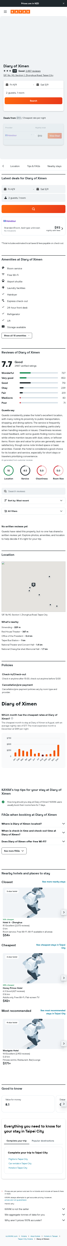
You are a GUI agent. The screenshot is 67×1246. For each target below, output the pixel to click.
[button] (63, 3)
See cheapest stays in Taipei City (50, 946)
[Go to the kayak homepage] (20, 12)
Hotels (24, 1236)
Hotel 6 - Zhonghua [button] (12, 922)
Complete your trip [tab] (17, 1140)
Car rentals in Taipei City (20, 1163)
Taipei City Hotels (25, 1239)
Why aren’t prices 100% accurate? (23, 1220)
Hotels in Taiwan (51, 1236)
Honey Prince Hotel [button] (12, 988)
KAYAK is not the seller (17, 1209)
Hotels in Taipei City (18, 1167)
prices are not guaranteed (15, 1200)
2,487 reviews (33, 70)
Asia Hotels (35, 1236)
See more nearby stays (53, 881)
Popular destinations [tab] (43, 1140)
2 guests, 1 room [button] (15, 92)
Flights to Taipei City (18, 1159)
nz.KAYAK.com (11, 1236)
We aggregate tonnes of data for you (25, 1214)
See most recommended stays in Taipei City (53, 1012)
